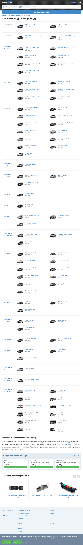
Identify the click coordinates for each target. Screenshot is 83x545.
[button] (73, 2)
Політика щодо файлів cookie (52, 537)
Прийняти (7, 542)
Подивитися (15, 467)
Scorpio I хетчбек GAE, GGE (32, 338)
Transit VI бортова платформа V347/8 (65, 428)
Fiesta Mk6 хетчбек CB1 (64, 96)
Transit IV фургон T (62, 390)
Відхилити (17, 542)
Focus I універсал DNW (31, 115)
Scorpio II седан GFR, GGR (64, 338)
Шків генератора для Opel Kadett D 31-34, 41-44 (16, 496)
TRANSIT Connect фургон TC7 (33, 36)
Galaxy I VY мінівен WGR (64, 175)
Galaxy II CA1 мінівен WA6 (32, 175)
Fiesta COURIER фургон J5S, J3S (66, 89)
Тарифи (20, 523)
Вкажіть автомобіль (43, 12)
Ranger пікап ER (29, 320)
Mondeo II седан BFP (30, 260)
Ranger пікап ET (62, 320)
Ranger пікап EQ (29, 327)
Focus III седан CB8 (62, 130)
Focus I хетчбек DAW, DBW (32, 107)
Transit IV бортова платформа (33, 405)
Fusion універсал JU (30, 164)
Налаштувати (27, 542)
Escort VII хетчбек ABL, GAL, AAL (33, 63)
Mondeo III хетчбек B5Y (31, 268)
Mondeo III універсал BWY (32, 275)
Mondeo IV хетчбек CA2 (64, 275)
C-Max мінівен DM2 (30, 25)
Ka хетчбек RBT (29, 204)
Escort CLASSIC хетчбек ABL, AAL (34, 70)
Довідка (20, 528)
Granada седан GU (30, 193)
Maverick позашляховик (31, 234)
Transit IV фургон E (62, 397)
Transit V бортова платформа (65, 413)
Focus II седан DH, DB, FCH (64, 138)
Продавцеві (53, 510)
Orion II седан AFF (62, 301)
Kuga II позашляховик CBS (64, 215)
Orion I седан (28, 301)
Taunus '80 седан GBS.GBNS (32, 379)
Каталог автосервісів (23, 513)
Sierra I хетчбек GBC (30, 349)
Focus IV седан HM (30, 153)
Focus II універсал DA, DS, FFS (65, 123)
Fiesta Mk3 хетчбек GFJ (64, 81)
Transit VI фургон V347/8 (31, 420)
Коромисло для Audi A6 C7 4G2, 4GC (42, 495)
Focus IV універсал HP (63, 145)
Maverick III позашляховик (32, 241)
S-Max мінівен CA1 (30, 368)
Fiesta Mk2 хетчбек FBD (31, 81)
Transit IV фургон (29, 397)
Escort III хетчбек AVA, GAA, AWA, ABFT (34, 48)
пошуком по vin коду (62, 444)
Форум (52, 523)
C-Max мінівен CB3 (62, 25)
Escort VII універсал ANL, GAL (65, 63)
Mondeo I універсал (63, 252)
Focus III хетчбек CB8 (30, 130)
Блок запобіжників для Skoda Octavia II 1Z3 (68, 496)
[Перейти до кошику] (80, 2)
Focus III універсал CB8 (31, 138)
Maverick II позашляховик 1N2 (65, 234)
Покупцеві (52, 513)
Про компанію (21, 526)
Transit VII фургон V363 (31, 428)
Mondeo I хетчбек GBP (31, 252)
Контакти (20, 531)
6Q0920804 (60, 460)
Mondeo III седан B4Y (63, 268)
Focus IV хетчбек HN (30, 145)
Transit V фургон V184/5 (31, 413)
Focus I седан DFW (62, 107)
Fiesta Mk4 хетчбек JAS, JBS (32, 89)
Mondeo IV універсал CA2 (64, 283)
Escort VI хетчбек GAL (63, 55)
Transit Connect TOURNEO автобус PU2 (67, 36)
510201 (7, 460)
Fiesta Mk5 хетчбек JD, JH (32, 96)
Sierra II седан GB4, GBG (31, 357)
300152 (33, 460)
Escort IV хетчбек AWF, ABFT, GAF (66, 47)
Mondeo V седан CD (30, 290)
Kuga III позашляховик (31, 223)
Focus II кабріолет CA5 (31, 123)
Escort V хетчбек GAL (30, 55)
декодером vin (71, 444)
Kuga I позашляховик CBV (32, 215)
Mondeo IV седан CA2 (31, 283)
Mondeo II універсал (63, 260)
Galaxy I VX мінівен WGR (31, 182)
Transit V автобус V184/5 (64, 405)
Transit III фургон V (30, 390)
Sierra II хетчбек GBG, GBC (64, 349)
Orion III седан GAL (30, 309)
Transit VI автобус (62, 420)
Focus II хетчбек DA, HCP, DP (65, 115)
